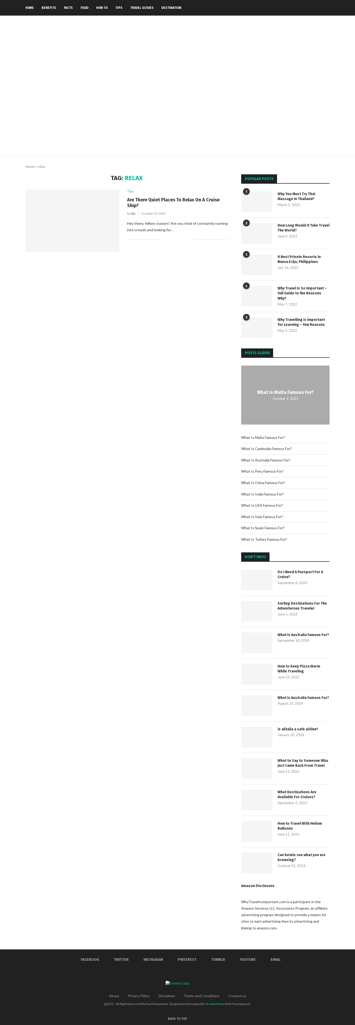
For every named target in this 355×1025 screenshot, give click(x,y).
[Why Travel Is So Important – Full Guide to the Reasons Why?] (256, 296)
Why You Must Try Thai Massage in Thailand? (296, 196)
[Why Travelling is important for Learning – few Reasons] (256, 327)
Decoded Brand (214, 1004)
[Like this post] (166, 239)
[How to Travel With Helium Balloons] (256, 831)
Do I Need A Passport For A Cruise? (300, 574)
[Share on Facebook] (172, 239)
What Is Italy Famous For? (262, 516)
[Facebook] (286, 7)
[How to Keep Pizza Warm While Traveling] (256, 674)
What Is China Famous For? (263, 482)
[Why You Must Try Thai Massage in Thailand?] (256, 201)
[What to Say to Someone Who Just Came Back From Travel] (256, 768)
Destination (171, 8)
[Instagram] (297, 7)
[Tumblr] (308, 7)
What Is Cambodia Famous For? (266, 448)
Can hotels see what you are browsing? (301, 857)
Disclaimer (167, 996)
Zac (133, 213)
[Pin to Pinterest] (183, 239)
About (114, 996)
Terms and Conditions (202, 996)
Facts (68, 8)
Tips (118, 8)
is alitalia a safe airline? (298, 729)
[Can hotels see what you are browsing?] (256, 862)
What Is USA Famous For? (262, 505)
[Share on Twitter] (177, 239)
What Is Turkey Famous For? (264, 539)
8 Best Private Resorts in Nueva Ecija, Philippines (299, 259)
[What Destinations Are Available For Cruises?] (256, 800)
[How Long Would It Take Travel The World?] (256, 233)
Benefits (49, 8)
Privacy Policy (139, 996)
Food (84, 8)
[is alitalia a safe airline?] (256, 737)
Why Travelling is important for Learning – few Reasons (301, 322)
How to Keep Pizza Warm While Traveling (299, 669)
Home (29, 8)
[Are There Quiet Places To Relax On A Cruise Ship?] (72, 220)
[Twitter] (292, 7)
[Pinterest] (303, 7)
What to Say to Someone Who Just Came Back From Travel (303, 763)
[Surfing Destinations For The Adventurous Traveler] (256, 611)
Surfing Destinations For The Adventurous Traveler (302, 606)
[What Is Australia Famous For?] (256, 642)
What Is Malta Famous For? (285, 392)
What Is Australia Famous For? (265, 460)
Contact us (237, 996)
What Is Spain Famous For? (263, 528)
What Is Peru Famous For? (262, 471)
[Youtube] (314, 7)
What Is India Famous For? (262, 494)
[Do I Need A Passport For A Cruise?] (256, 580)
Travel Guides (142, 8)
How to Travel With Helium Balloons (300, 826)
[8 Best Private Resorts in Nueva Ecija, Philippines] (256, 264)
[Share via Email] (188, 239)
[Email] (319, 7)
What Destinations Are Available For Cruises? (297, 794)
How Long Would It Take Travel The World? (304, 228)
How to (102, 8)
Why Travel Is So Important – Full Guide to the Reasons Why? (302, 293)
